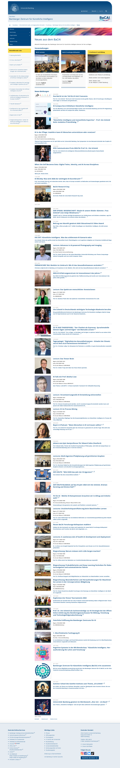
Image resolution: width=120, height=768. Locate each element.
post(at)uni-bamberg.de (91, 741)
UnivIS (11, 752)
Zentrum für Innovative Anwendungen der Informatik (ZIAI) (19, 70)
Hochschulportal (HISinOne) (17, 735)
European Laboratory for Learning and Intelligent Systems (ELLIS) (19, 83)
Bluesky (89, 753)
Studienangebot (50, 750)
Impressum (44, 719)
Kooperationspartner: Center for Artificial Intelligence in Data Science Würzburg (19, 121)
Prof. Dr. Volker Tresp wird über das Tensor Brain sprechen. (70, 368)
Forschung (48, 25)
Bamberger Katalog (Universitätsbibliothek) (22, 733)
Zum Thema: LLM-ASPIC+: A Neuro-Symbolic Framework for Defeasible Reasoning (76, 386)
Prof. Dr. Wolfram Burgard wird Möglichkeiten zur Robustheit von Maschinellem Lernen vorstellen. (81, 576)
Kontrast (85, 11)
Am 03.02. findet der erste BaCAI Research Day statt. (68, 196)
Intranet (12, 744)
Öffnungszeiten (50, 735)
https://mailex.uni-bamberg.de (18, 755)
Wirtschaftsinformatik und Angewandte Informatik (31, 25)
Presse (48, 733)
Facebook (85, 753)
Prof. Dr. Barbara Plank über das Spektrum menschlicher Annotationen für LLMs (76, 298)
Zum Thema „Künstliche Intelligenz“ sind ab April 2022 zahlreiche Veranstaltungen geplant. (79, 704)
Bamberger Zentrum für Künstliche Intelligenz (31, 18)
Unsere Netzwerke (87, 744)
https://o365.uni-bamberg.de (18, 757)
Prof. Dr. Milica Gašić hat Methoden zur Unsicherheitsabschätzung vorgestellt (75, 560)
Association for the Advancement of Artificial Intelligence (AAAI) (19, 77)
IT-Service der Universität (53, 739)
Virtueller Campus (15, 759)
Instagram (82, 753)
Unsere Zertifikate (87, 746)
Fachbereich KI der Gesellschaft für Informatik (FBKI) (19, 109)
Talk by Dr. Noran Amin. (41, 173)
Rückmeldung (50, 741)
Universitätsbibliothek (52, 746)
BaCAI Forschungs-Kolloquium (71, 52)
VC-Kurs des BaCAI (15, 60)
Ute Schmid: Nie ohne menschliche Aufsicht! (66, 475)
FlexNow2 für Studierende (17, 739)
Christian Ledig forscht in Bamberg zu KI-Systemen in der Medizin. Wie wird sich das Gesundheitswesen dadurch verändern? (70, 268)
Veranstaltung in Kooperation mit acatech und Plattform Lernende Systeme (75, 505)
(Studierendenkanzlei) (16, 750)
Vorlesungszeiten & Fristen (53, 748)
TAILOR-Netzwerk (15, 104)
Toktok (92, 753)
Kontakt (37, 719)
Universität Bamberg (16, 12)
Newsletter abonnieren (88, 758)
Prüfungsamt (49, 737)
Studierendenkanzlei (52, 744)
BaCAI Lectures (40, 52)
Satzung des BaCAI (15, 55)
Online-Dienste (14, 748)
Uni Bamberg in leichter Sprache (53, 757)
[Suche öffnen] (106, 11)
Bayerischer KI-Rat (15, 115)
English (101, 11)
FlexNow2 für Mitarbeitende (17, 741)
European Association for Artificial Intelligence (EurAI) (19, 90)
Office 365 (12, 746)
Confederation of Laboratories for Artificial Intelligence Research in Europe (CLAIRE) (19, 97)
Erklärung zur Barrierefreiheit (52, 754)
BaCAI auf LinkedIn (15, 65)
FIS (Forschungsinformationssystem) (20, 737)
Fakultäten (12, 16)
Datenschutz (53, 719)
